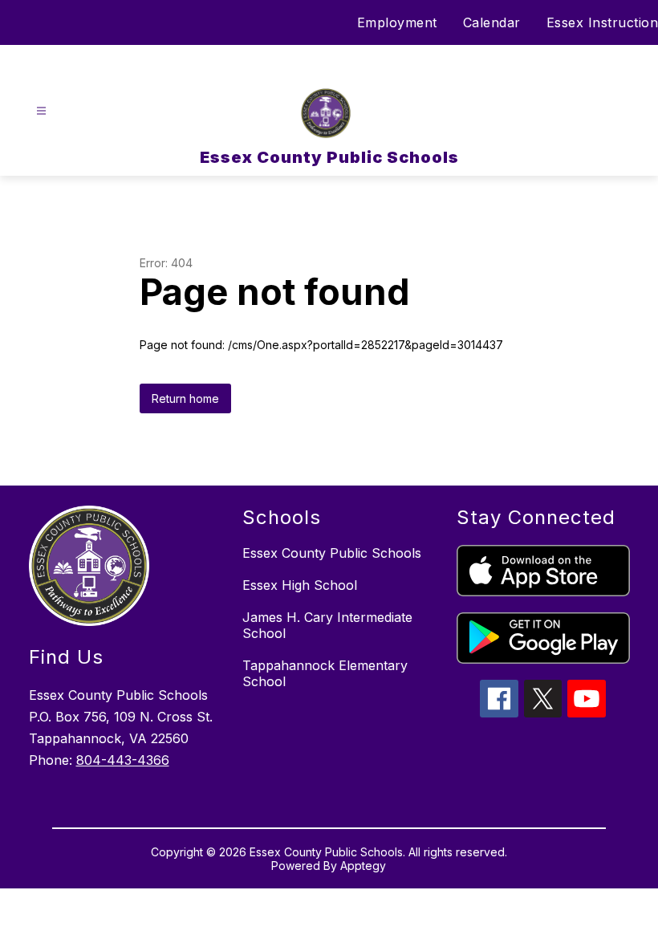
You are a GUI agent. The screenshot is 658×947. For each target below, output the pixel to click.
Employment (397, 22)
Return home (185, 398)
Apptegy (363, 865)
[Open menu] (41, 111)
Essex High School (299, 585)
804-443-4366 (122, 760)
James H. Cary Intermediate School (327, 625)
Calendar (492, 22)
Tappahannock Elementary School (325, 673)
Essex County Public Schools (331, 553)
